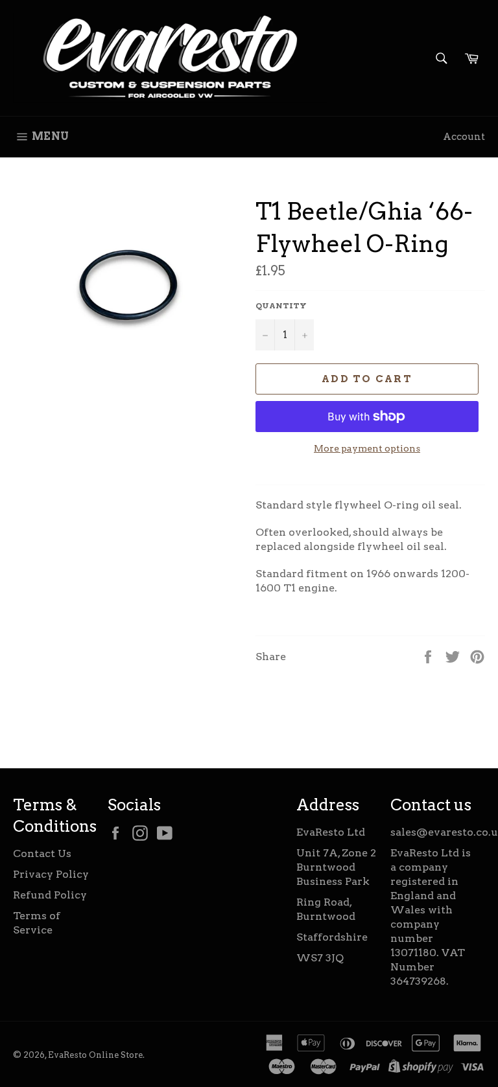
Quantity (281, 305)
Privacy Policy (51, 874)
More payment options (367, 448)
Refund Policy (50, 895)
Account (464, 137)
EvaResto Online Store (95, 1055)
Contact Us (42, 853)
